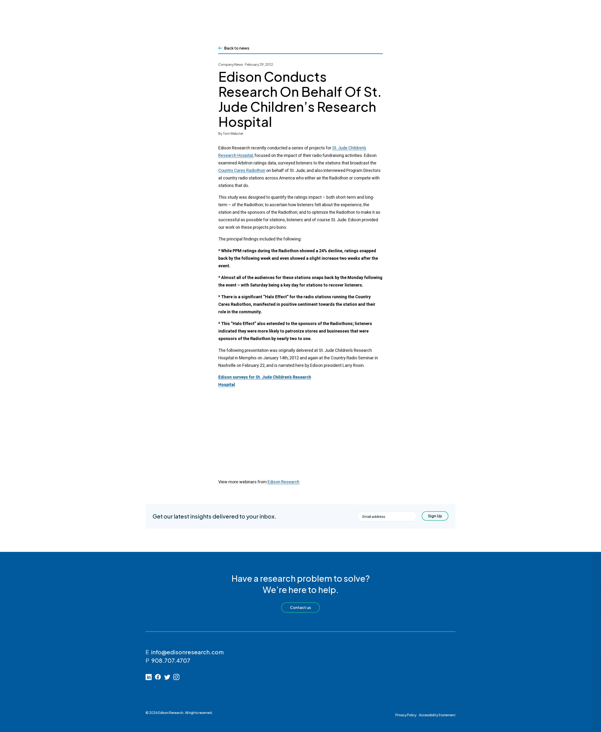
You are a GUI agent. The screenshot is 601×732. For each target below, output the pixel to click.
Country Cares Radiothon (241, 170)
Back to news (236, 48)
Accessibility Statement (437, 715)
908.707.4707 (170, 660)
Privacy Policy (405, 715)
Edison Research (283, 482)
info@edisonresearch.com (187, 651)
